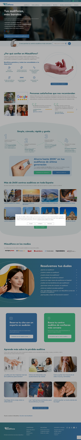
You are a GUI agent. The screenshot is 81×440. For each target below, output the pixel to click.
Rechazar (50, 223)
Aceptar (31, 223)
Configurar (40, 223)
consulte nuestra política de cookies (45, 219)
